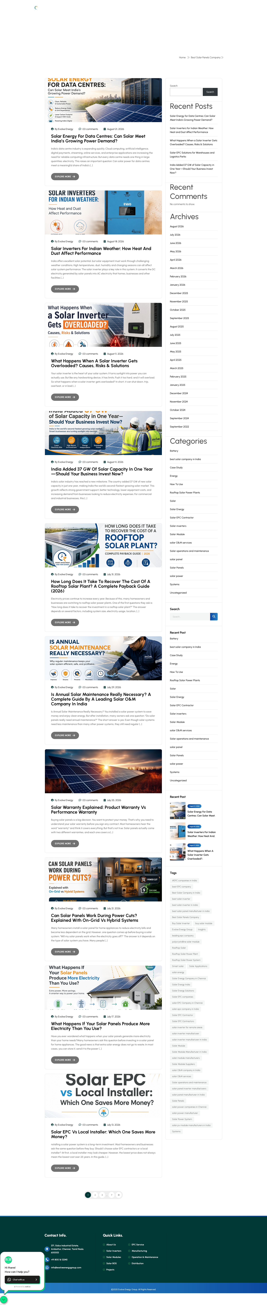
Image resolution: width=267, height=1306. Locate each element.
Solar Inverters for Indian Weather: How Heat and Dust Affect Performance (101, 251)
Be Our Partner (180, 8)
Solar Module (177, 534)
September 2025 (179, 318)
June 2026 (175, 243)
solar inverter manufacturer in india (189, 1039)
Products (114, 8)
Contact (202, 8)
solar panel (176, 559)
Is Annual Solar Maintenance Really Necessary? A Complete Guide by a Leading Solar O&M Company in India (101, 699)
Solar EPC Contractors (183, 1021)
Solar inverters (178, 525)
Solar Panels (177, 567)
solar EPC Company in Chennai (187, 1003)
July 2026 (175, 234)
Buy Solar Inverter (181, 923)
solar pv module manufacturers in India (191, 1125)
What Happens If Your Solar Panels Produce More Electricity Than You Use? (100, 1026)
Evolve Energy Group (182, 929)
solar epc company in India (185, 1009)
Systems (174, 584)
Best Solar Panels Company (206, 57)
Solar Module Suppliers (183, 1064)
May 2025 (175, 351)
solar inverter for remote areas (187, 1027)
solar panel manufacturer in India (188, 1094)
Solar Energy (177, 509)
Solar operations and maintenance (189, 551)
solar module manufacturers (186, 1058)
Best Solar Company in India (186, 892)
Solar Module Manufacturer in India (189, 1052)
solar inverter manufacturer (185, 1033)
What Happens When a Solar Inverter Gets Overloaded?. (200, 854)
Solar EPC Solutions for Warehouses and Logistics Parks (192, 154)
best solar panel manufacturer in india (190, 911)
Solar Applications (198, 966)
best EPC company (181, 886)
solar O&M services (181, 542)
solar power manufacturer (185, 1113)
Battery (174, 450)
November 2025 (179, 301)
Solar (173, 500)
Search (174, 85)
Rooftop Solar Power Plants (185, 492)
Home (77, 8)
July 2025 (175, 334)
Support (220, 8)
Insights (202, 929)
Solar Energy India (181, 984)
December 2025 (179, 293)
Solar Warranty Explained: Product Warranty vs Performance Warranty (98, 810)
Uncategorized (178, 592)
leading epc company (183, 935)
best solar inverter (181, 899)
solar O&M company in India (186, 1070)
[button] (22, 1279)
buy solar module (203, 923)
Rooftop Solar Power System (186, 960)
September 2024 (179, 418)
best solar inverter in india (185, 905)
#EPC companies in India (184, 880)
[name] (37, 8)
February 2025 (178, 376)
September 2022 (179, 426)
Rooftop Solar (179, 948)
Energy (174, 475)
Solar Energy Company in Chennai (189, 978)
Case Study (176, 467)
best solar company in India (185, 459)
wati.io (27, 1287)
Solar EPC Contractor (182, 517)
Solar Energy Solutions (183, 990)
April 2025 (175, 359)
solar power (176, 576)
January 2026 (177, 284)
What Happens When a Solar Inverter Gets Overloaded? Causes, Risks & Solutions (94, 363)
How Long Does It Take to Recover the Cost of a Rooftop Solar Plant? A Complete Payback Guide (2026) (100, 586)
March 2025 (176, 368)
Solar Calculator (155, 8)
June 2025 (175, 343)
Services (132, 8)
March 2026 (176, 268)
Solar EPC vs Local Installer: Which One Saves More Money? (103, 1134)
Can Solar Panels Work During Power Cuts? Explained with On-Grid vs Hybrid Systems (94, 918)
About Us (94, 8)
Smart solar (178, 966)
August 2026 (177, 226)
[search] (214, 616)
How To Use (176, 484)
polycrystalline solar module (185, 941)
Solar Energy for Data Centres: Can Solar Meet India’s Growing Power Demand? (98, 139)
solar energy (178, 972)
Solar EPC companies (182, 996)
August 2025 (177, 326)
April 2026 (175, 259)
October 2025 (178, 309)
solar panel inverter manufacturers (189, 1088)
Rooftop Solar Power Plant (185, 954)
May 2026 (175, 251)
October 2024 (177, 410)
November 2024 (179, 401)
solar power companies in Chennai (189, 1107)
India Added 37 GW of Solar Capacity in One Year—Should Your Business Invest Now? (102, 471)
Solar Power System (182, 1119)
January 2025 (177, 384)
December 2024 (179, 393)
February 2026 (178, 276)
